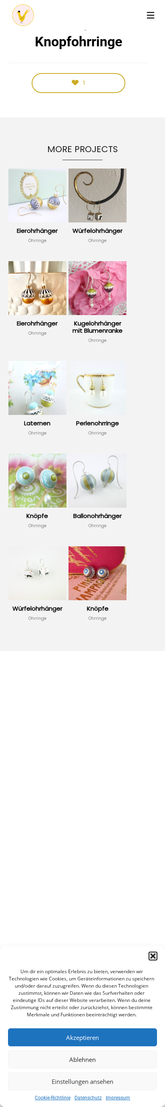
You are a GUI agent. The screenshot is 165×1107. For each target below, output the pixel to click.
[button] (153, 956)
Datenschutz (88, 1098)
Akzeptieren (82, 1038)
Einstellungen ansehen (82, 1081)
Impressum (118, 1098)
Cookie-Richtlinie (52, 1098)
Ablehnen (82, 1059)
